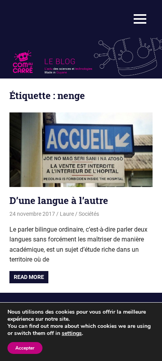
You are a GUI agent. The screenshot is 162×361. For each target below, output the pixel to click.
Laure (67, 214)
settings (72, 333)
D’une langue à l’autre (58, 200)
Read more (29, 277)
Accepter (25, 348)
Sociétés (89, 214)
